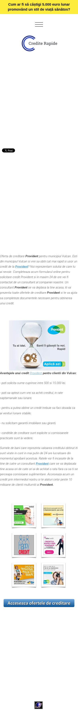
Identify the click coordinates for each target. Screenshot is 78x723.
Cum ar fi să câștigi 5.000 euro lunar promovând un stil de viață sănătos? (39, 6)
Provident (36, 373)
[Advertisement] (39, 101)
